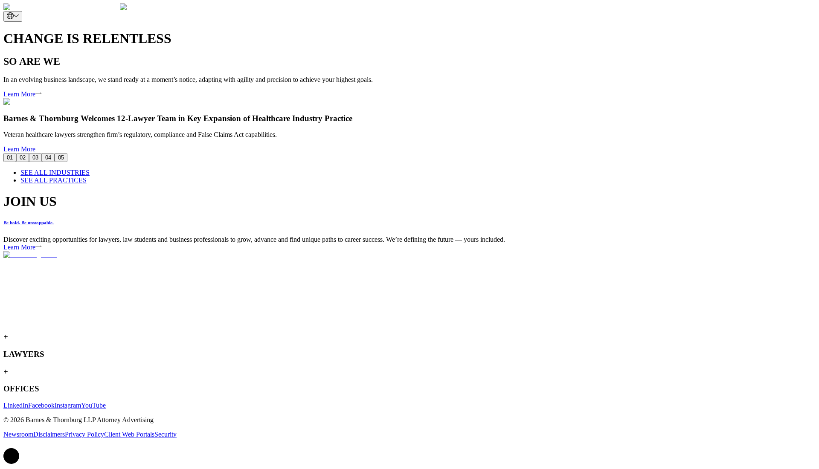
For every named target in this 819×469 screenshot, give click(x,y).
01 (10, 157)
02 (23, 157)
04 (48, 157)
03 (35, 157)
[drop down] (12, 16)
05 (61, 157)
